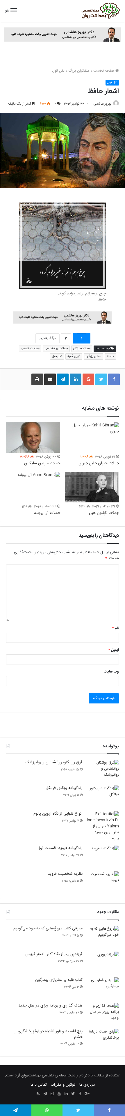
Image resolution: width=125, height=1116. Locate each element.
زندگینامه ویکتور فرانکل (64, 788)
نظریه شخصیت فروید (65, 873)
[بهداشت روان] (100, 11)
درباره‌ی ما (87, 1085)
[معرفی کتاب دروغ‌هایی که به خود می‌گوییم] (103, 937)
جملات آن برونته (47, 513)
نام (115, 628)
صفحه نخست (104, 71)
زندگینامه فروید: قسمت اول (60, 848)
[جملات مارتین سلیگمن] (33, 437)
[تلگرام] (45, 1094)
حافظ (110, 356)
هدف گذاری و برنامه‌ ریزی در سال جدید (50, 1005)
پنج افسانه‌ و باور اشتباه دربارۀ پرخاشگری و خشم (49, 1034)
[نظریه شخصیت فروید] (103, 882)
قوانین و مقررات (63, 1085)
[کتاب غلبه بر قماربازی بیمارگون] (103, 988)
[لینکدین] (66, 1094)
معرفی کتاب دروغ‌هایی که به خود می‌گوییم (48, 928)
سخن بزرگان (93, 356)
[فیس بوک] (79, 1094)
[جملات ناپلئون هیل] (92, 487)
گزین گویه (73, 356)
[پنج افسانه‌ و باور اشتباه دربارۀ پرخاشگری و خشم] (103, 1039)
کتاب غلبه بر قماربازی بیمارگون (59, 979)
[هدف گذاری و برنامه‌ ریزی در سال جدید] (103, 1014)
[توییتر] (72, 1094)
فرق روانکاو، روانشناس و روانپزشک (54, 762)
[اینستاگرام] (52, 1094)
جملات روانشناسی (56, 348)
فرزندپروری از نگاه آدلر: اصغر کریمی (54, 954)
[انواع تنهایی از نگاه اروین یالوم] (103, 826)
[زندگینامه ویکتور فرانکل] (103, 796)
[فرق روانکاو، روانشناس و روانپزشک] (103, 770)
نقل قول (58, 71)
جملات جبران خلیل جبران (98, 463)
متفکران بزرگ (79, 71)
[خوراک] (38, 1094)
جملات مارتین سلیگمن (42, 463)
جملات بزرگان (81, 348)
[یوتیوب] (59, 1094)
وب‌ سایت (111, 672)
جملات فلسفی (30, 348)
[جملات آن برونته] (33, 487)
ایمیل (113, 650)
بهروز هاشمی (102, 104)
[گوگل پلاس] (86, 1094)
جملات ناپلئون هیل (104, 513)
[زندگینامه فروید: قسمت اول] (103, 856)
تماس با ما (39, 1085)
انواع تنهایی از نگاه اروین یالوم (58, 813)
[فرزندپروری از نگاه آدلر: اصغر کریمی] (103, 962)
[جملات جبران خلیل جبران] (92, 437)
